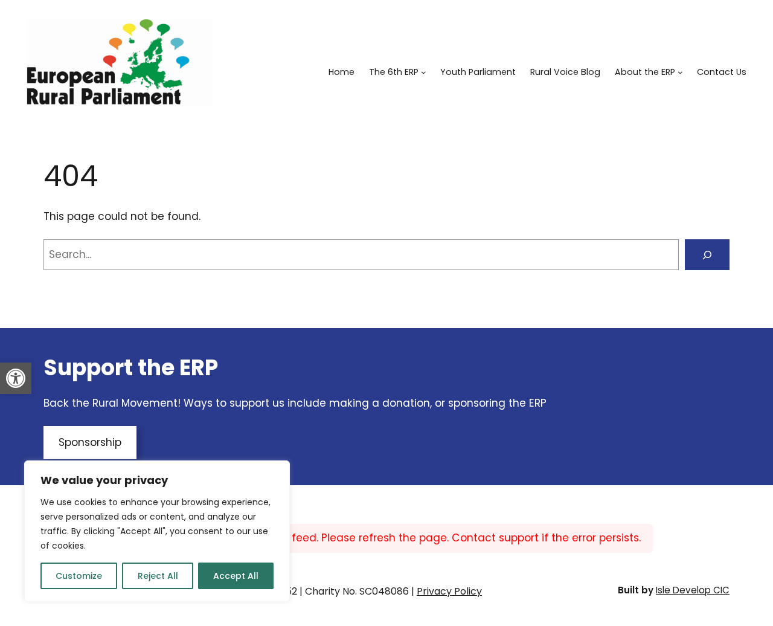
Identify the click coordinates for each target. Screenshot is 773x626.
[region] (157, 531)
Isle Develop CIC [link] (693, 590)
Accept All (235, 576)
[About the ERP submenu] (680, 72)
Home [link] (341, 72)
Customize (79, 576)
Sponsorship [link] (90, 442)
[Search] (707, 254)
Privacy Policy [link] (449, 591)
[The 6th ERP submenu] (423, 72)
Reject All (158, 576)
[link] (15, 378)
